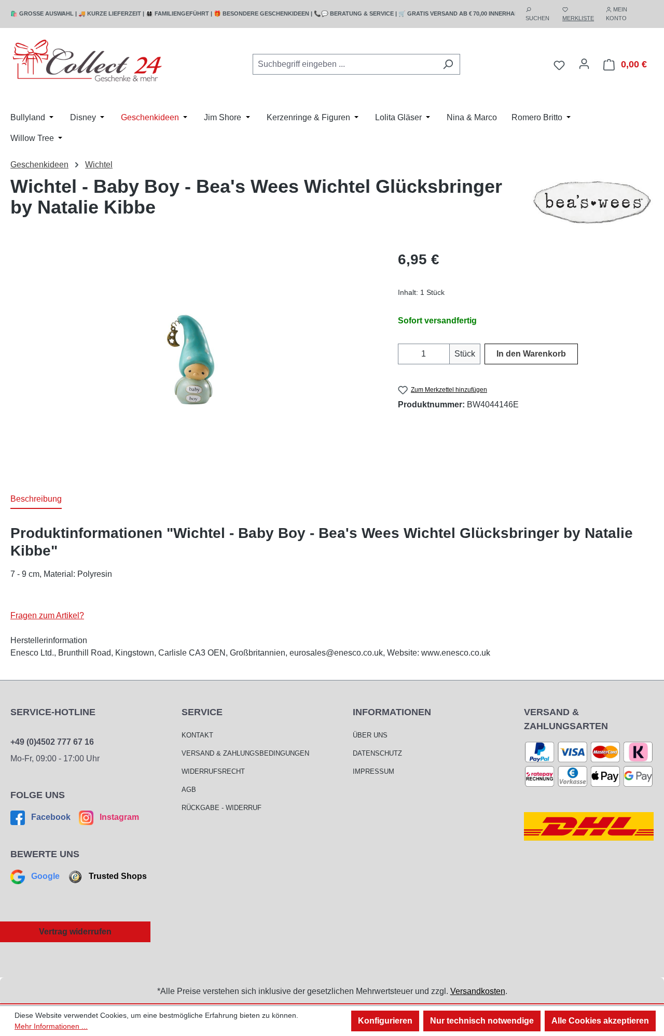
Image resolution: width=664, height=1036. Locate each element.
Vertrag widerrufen (75, 931)
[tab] (36, 499)
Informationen (392, 712)
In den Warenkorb (531, 353)
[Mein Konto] (584, 63)
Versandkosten (477, 991)
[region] (194, 360)
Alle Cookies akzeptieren (600, 1020)
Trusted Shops (117, 876)
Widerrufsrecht (213, 771)
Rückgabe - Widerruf (221, 808)
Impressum (373, 771)
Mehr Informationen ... (51, 1026)
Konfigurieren (385, 1020)
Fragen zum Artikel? (47, 615)
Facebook (51, 817)
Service (202, 712)
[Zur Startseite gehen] (88, 62)
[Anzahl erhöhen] (443, 354)
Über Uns (370, 735)
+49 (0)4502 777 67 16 (52, 741)
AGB (189, 789)
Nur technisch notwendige (482, 1020)
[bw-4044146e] (193, 360)
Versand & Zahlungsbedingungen (245, 753)
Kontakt (197, 735)
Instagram (118, 817)
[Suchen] (448, 64)
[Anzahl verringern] (404, 354)
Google (45, 876)
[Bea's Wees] (592, 202)
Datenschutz (377, 753)
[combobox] (344, 64)
